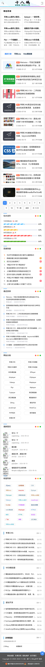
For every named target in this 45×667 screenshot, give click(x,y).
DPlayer (33, 372)
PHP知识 (12, 413)
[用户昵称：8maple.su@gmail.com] (6, 472)
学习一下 (15, 433)
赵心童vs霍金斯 (12, 281)
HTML (20, 514)
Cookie (8, 505)
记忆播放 (34, 519)
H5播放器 (21, 505)
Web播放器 (27, 54)
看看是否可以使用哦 (19, 468)
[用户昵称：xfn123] (6, 456)
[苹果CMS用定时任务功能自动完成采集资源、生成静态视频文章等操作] (9, 107)
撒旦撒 (14, 447)
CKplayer (33, 377)
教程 (7, 514)
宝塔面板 (21, 485)
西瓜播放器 (33, 392)
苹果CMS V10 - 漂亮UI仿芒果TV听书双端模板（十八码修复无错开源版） (28, 122)
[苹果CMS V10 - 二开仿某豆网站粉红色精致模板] (9, 93)
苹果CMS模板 (32, 362)
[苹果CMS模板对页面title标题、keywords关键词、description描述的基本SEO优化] (9, 136)
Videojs (12, 382)
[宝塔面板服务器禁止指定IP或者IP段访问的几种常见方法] (9, 79)
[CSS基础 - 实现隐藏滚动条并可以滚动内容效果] (9, 150)
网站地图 (10, 656)
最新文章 (8, 54)
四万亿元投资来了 (13, 261)
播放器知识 (33, 398)
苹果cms (17, 54)
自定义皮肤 (34, 505)
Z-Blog (6, 646)
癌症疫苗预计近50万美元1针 (16, 268)
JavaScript (12, 408)
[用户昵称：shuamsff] (6, 450)
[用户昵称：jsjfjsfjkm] (6, 463)
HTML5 (33, 510)
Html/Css (33, 408)
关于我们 (33, 656)
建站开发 (33, 403)
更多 (38, 533)
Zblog (12, 403)
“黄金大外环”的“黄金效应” (16, 265)
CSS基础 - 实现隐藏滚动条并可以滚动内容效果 (22, 345)
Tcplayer (12, 392)
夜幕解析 (19, 646)
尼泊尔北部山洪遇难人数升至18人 (18, 274)
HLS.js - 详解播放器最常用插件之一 (18, 590)
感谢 (13, 461)
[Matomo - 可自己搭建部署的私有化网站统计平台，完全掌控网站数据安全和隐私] (9, 65)
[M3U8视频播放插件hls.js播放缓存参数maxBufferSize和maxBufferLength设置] (9, 192)
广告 (7, 519)
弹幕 (19, 519)
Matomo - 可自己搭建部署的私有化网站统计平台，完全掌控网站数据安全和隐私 (28, 65)
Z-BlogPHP (34, 659)
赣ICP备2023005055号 (16, 664)
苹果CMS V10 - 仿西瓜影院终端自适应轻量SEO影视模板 (28, 178)
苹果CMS (12, 362)
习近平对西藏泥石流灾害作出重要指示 (20, 255)
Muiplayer (32, 382)
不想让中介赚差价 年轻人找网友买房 (19, 278)
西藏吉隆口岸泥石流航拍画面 (17, 258)
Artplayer (12, 377)
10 (12, 208)
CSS (32, 485)
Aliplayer (33, 387)
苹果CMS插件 (12, 367)
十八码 (23, 659)
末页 (27, 208)
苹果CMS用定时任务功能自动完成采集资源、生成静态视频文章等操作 (28, 108)
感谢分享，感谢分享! (19, 454)
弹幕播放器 (21, 495)
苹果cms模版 (35, 495)
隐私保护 (25, 656)
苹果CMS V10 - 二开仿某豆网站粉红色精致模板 (22, 314)
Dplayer (33, 490)
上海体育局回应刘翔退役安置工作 (18, 271)
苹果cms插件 (22, 500)
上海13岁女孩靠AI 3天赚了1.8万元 (19, 284)
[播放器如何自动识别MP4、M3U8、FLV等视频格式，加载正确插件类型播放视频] (9, 164)
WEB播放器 (12, 372)
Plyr (12, 387)
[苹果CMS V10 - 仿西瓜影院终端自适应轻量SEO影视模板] (9, 178)
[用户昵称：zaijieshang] (6, 436)
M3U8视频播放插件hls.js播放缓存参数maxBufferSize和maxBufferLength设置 (29, 192)
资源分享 (12, 418)
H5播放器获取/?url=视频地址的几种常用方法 (22, 582)
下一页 (19, 208)
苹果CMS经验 (32, 367)
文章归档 (18, 656)
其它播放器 (12, 398)
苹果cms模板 (10, 524)
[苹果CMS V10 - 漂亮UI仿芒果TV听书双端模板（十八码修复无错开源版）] (9, 122)
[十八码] (22, 3)
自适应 (33, 514)
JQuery (8, 485)
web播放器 (9, 510)
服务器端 (33, 413)
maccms (21, 490)
